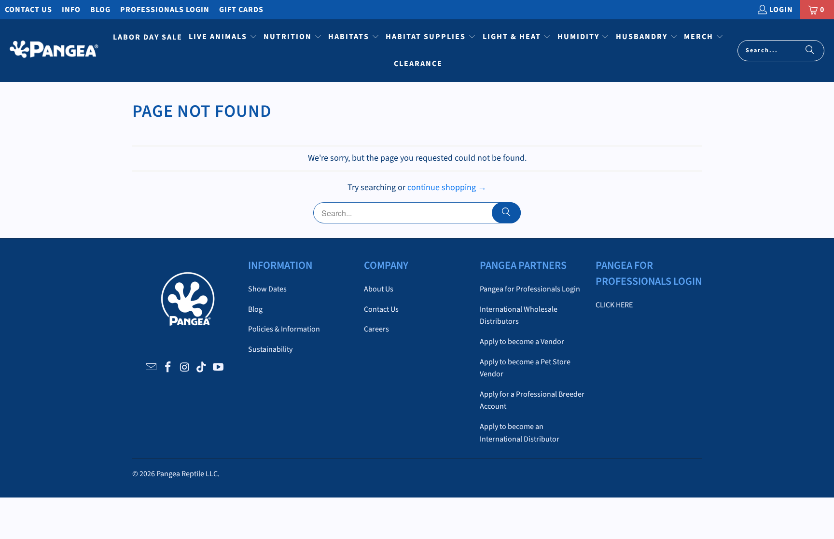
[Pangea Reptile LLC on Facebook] (168, 367)
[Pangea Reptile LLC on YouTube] (218, 367)
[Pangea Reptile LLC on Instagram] (185, 367)
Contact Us (28, 9)
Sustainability (270, 349)
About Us (378, 289)
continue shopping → (446, 187)
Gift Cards (241, 9)
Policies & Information (284, 329)
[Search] (809, 50)
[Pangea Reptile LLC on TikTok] (202, 367)
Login (781, 9)
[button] (223, 37)
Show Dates (267, 289)
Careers (376, 329)
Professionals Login (164, 9)
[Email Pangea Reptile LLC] (151, 367)
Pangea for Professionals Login (530, 289)
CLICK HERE (614, 305)
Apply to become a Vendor (522, 341)
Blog (100, 9)
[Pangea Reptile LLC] (54, 51)
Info (71, 9)
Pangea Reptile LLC (187, 474)
